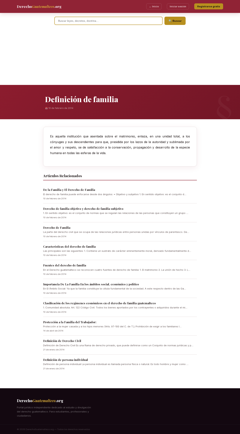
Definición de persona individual (65, 360)
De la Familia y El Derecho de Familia (69, 190)
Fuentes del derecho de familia (64, 265)
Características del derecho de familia (69, 246)
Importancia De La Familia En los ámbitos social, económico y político (91, 284)
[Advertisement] (120, 57)
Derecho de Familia (56, 227)
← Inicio (154, 6)
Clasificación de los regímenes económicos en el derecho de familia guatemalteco (99, 303)
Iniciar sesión (178, 6)
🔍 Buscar (175, 20)
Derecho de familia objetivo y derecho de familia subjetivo (83, 209)
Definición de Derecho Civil (62, 341)
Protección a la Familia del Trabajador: (69, 322)
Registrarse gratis (208, 6)
